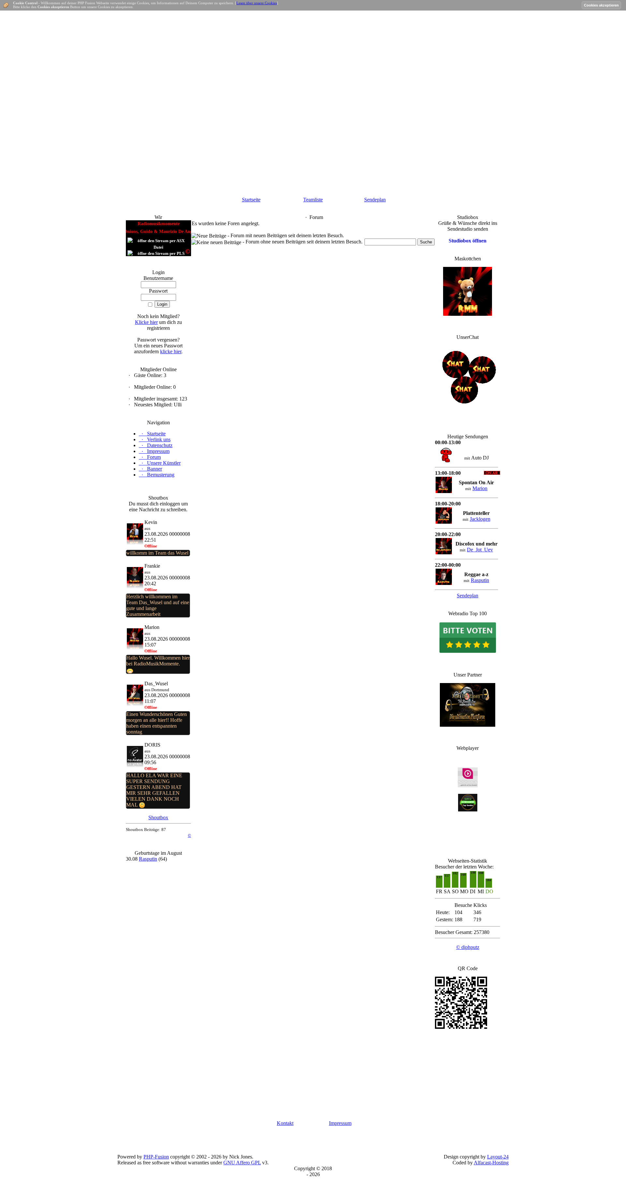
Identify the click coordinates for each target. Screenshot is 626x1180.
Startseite (251, 199)
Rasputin (148, 859)
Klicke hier (146, 322)
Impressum (340, 1123)
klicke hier (170, 351)
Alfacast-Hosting (491, 1162)
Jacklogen (480, 519)
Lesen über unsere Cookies (256, 3)
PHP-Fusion (156, 1156)
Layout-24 (498, 1156)
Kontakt (285, 1123)
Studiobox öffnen (467, 240)
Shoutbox (158, 817)
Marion (479, 488)
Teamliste (313, 199)
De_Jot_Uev (480, 549)
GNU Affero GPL (242, 1162)
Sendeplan (375, 199)
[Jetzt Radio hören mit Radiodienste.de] (468, 785)
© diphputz (467, 947)
